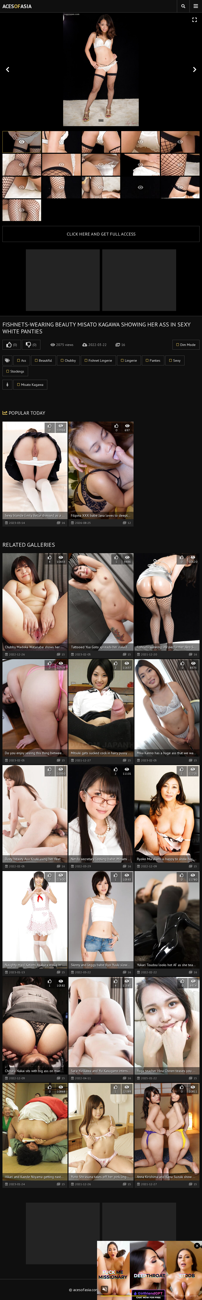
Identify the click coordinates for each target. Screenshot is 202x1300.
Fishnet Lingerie (100, 360)
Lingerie (131, 360)
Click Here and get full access (101, 234)
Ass (23, 360)
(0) (15, 344)
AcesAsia (17, 6)
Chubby (70, 360)
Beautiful (45, 360)
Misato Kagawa (32, 384)
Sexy (177, 360)
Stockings (17, 371)
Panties (155, 360)
